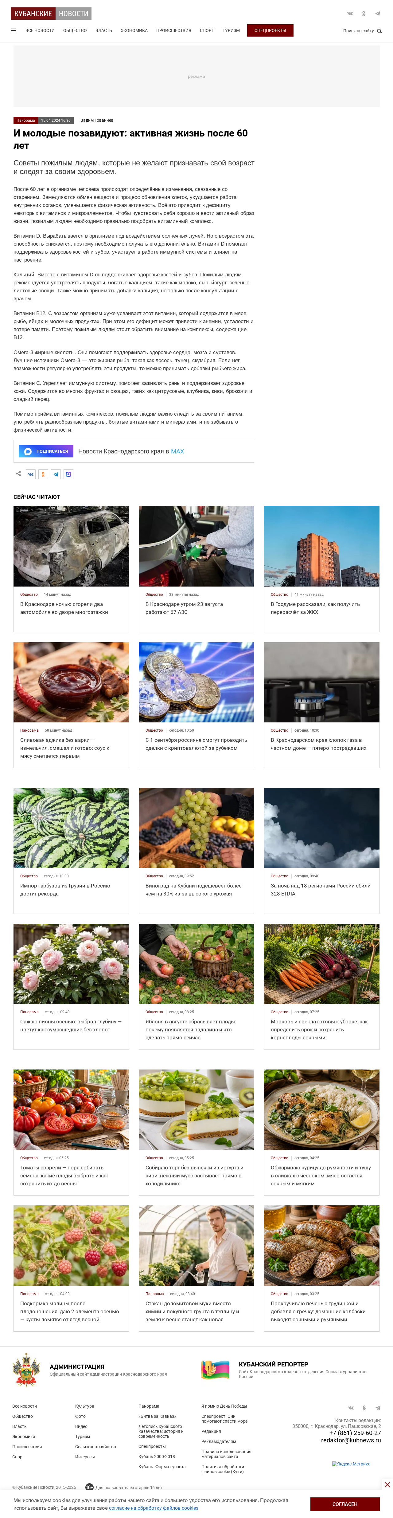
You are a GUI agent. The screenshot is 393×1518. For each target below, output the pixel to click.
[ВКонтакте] (31, 474)
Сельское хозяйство (95, 1446)
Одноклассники (363, 13)
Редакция (211, 1431)
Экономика (134, 30)
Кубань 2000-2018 (156, 1456)
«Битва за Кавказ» (157, 1416)
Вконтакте (350, 13)
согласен (345, 1504)
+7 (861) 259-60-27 (355, 1433)
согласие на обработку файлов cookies (153, 1508)
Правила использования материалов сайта (226, 1454)
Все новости (40, 30)
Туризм (231, 30)
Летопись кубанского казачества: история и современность (161, 1431)
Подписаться (52, 451)
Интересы (85, 1456)
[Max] (68, 474)
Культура (84, 1406)
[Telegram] (56, 474)
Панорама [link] (29, 730)
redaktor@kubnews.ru (351, 1440)
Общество (75, 30)
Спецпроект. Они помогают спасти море (224, 1419)
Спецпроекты (270, 30)
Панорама (26, 120)
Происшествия (173, 30)
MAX (177, 451)
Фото (80, 1416)
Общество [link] (29, 594)
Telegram (377, 13)
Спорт (207, 30)
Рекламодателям (218, 1441)
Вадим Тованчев (97, 120)
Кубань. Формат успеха (162, 1466)
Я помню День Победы (224, 1406)
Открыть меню (14, 32)
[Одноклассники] (43, 474)
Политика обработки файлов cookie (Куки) (222, 1469)
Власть (103, 30)
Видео (81, 1426)
